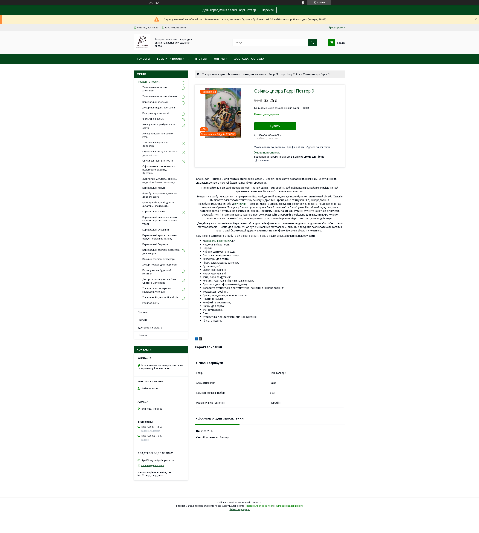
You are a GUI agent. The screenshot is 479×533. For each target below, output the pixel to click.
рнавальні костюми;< (218, 240)
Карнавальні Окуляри (155, 244)
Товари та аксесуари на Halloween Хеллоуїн (156, 290)
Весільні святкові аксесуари (158, 259)
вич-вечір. (240, 203)
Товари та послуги (170, 58)
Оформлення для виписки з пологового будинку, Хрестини (158, 169)
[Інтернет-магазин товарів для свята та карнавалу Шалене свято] (142, 49)
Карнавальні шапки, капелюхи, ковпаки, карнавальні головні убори (160, 220)
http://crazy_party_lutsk (150, 475)
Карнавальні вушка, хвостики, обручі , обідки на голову (159, 237)
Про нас (201, 58)
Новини (142, 335)
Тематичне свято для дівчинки (160, 96)
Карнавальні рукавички (156, 229)
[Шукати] (312, 42)
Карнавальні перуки (154, 187)
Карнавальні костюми (155, 102)
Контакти (220, 58)
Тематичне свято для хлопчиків (247, 74)
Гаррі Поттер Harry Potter (284, 74)
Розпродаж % (150, 303)
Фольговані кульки (153, 118)
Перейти (268, 10)
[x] (200, 339)
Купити (275, 126)
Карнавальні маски (153, 211)
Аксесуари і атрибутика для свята (158, 126)
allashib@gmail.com (152, 465)
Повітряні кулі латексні (155, 113)
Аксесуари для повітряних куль (157, 135)
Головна (143, 58)
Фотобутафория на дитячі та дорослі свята (159, 195)
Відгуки (142, 319)
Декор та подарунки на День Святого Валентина (159, 281)
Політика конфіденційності (288, 506)
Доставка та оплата (249, 58)
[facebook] (196, 339)
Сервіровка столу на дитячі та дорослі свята (160, 153)
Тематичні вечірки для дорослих (155, 144)
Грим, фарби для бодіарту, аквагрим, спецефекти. (158, 204)
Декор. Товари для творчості (159, 264)
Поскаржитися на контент (259, 506)
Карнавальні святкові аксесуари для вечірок (161, 251)
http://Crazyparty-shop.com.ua (158, 460)
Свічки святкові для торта (157, 160)
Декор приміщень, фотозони (159, 107)
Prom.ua (257, 502)
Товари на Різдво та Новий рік (160, 297)
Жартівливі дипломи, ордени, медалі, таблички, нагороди (159, 180)
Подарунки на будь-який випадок (156, 272)
